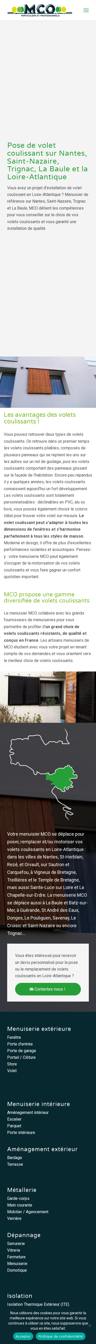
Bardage (14, 1157)
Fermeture (16, 1256)
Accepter (23, 1336)
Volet (12, 1070)
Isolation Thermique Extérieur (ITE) (38, 1304)
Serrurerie (16, 1243)
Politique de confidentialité (60, 1336)
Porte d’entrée (20, 1044)
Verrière (14, 1218)
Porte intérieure (21, 1132)
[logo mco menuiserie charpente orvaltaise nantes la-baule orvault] (39, 10)
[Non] (89, 1325)
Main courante (19, 1205)
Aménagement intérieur (28, 1112)
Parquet (14, 1125)
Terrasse (15, 1164)
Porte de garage (21, 1050)
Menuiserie (17, 1263)
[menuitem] (86, 10)
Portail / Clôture (21, 1057)
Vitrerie (13, 1250)
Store (12, 1064)
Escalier (14, 1119)
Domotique (17, 1270)
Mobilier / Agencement (27, 1211)
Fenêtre (14, 1037)
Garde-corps (18, 1198)
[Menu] (86, 10)
